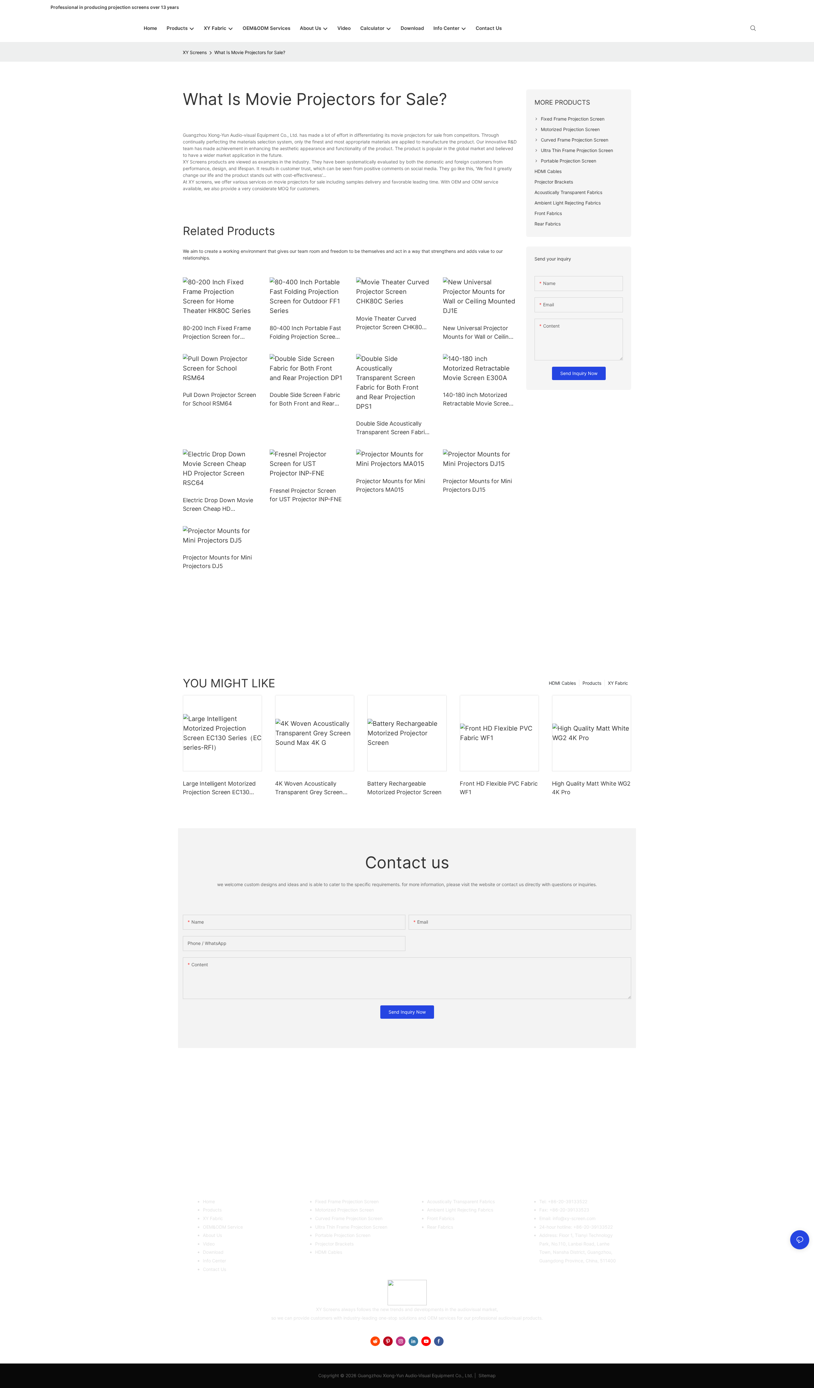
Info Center (214, 1260)
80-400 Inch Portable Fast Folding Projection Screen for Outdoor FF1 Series (305, 333)
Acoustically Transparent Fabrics (461, 1201)
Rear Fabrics (440, 1227)
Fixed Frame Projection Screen (347, 1201)
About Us (212, 1235)
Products (592, 683)
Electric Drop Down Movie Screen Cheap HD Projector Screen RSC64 (218, 505)
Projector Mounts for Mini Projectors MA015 (390, 485)
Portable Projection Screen (342, 1235)
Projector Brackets (334, 1243)
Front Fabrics (440, 1218)
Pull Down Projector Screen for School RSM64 (219, 399)
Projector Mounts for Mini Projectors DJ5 (217, 561)
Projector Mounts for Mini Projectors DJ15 (477, 485)
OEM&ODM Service (223, 1227)
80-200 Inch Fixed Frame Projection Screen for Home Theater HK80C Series (217, 333)
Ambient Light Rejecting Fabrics (460, 1209)
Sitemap (486, 1375)
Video (209, 1243)
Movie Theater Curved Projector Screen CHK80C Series (391, 323)
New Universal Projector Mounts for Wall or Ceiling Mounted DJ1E (477, 333)
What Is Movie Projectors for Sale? (249, 52)
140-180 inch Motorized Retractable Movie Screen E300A (477, 400)
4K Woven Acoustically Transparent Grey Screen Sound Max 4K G (309, 788)
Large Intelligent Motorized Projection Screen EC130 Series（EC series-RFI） (219, 788)
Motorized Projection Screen (344, 1209)
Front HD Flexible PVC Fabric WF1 (499, 787)
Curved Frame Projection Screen (349, 1218)
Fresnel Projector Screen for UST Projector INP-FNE (306, 495)
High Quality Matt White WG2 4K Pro (591, 787)
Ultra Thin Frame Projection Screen (351, 1227)
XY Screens (195, 52)
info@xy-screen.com (574, 1218)
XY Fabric (618, 683)
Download (213, 1252)
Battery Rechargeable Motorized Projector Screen (404, 787)
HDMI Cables (562, 683)
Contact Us (214, 1269)
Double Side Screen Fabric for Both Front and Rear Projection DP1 (305, 400)
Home (209, 1201)
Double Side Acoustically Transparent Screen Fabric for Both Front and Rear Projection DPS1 (392, 428)
